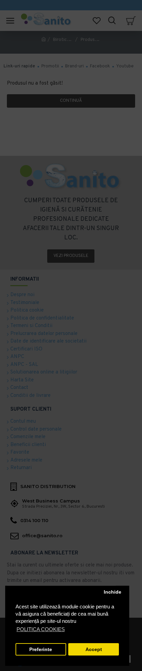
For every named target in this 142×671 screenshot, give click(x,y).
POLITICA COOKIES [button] (41, 629)
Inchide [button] (112, 592)
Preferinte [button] (40, 649)
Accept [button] (93, 649)
